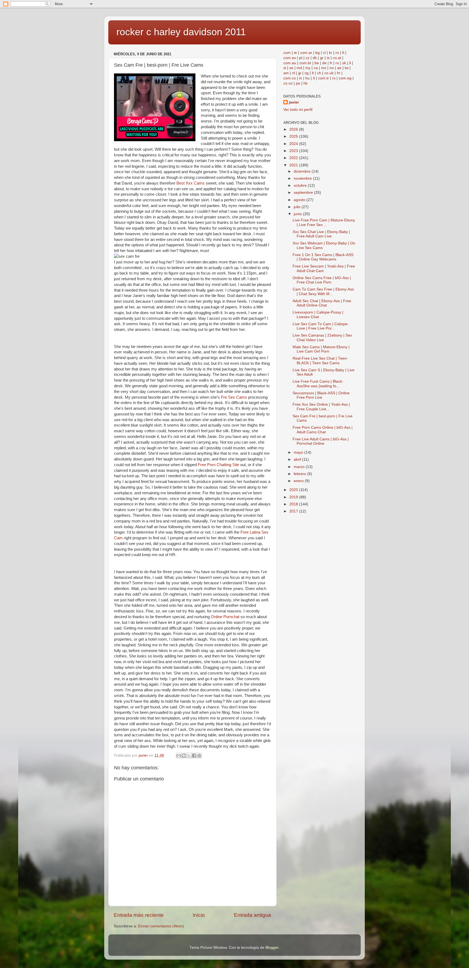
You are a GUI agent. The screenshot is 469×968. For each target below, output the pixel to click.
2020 (294, 490)
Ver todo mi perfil (297, 110)
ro (337, 53)
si (284, 68)
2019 (294, 497)
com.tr (323, 78)
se (291, 68)
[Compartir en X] (189, 755)
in (300, 78)
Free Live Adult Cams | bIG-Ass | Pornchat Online (321, 441)
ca (316, 68)
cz (307, 58)
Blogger (271, 948)
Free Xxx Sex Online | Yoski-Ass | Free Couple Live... (321, 406)
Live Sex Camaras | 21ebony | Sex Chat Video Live (322, 337)
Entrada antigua (252, 915)
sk (344, 63)
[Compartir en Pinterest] (199, 755)
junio (298, 214)
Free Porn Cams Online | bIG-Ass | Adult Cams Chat (323, 429)
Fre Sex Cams (234, 397)
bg (317, 53)
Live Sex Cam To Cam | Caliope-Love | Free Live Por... (321, 326)
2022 (294, 158)
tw (346, 68)
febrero (300, 474)
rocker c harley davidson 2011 (181, 31)
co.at (337, 58)
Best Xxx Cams (190, 183)
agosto (300, 200)
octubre (301, 185)
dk (315, 58)
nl (293, 73)
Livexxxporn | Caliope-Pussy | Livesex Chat (318, 314)
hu (307, 78)
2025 (294, 136)
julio (298, 207)
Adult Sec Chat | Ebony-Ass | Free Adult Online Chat (322, 303)
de (324, 63)
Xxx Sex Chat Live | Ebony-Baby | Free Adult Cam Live (321, 234)
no (331, 68)
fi (343, 53)
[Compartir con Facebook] (194, 755)
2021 (294, 165)
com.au (289, 63)
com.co (289, 78)
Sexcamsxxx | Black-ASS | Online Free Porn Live (321, 395)
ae (339, 68)
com (287, 53)
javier (294, 102)
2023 (294, 151)
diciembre (303, 171)
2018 (294, 504)
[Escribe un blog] (183, 755)
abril (298, 459)
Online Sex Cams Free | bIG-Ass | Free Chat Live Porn (322, 280)
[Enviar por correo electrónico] (178, 755)
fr (331, 63)
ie (295, 53)
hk (305, 83)
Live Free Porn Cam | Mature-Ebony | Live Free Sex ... (324, 222)
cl (324, 53)
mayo (299, 452)
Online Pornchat (225, 617)
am (286, 73)
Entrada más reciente (139, 915)
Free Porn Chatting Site (218, 465)
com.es (289, 58)
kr (330, 53)
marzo (300, 467)
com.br (305, 63)
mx (323, 68)
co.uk (329, 73)
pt (300, 58)
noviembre (303, 178)
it (314, 78)
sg (307, 73)
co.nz (288, 83)
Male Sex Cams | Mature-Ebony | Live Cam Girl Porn (321, 349)
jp (299, 73)
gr (322, 58)
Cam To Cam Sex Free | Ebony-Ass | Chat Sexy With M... (323, 291)
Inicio (199, 915)
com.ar (306, 53)
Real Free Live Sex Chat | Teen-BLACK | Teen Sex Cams (320, 360)
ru (337, 63)
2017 (294, 511)
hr (338, 73)
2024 (294, 144)
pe (298, 83)
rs (333, 78)
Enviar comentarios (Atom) (161, 926)
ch (319, 73)
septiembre (304, 193)
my (307, 68)
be (317, 63)
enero (299, 481)
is (328, 58)
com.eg (345, 78)
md (299, 68)
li (350, 63)
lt (313, 73)
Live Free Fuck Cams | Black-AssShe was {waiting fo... (318, 383)
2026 (294, 129)
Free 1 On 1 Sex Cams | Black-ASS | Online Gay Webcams (323, 257)
